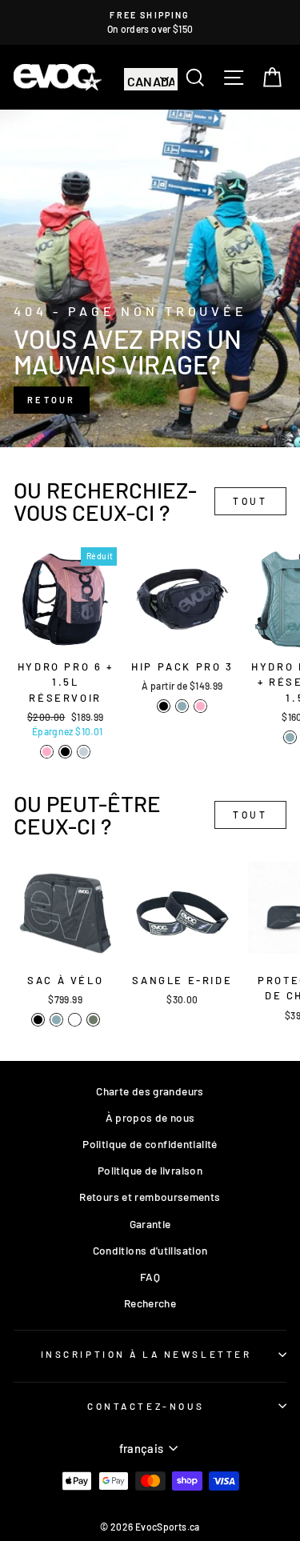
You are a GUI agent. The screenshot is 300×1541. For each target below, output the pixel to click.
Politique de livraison (150, 1170)
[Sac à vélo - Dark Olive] (93, 1020)
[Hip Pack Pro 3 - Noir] (164, 706)
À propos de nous (150, 1117)
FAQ (150, 1276)
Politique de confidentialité (149, 1144)
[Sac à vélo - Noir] (38, 1020)
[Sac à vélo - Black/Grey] (75, 1020)
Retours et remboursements (149, 1196)
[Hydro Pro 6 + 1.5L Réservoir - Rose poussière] (47, 752)
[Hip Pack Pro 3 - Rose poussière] (200, 706)
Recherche (150, 1303)
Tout (250, 500)
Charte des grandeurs (149, 1091)
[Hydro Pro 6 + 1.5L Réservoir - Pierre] (84, 752)
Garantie (150, 1224)
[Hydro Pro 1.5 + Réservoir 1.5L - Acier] (290, 737)
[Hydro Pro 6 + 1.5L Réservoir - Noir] (65, 752)
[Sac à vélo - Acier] (56, 1020)
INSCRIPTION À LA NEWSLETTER (146, 1353)
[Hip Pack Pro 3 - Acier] (182, 706)
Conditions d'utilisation (150, 1250)
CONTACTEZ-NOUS (145, 1405)
